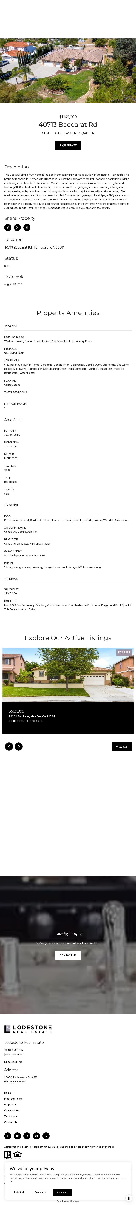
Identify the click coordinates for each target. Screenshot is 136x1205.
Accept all (62, 1192)
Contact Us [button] (68, 955)
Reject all (19, 1192)
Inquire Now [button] (68, 145)
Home (7, 1092)
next (19, 746)
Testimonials (11, 1116)
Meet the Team (13, 1098)
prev (9, 746)
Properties (10, 1104)
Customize (40, 1192)
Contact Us (10, 1122)
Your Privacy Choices (68, 1201)
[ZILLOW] (36, 1135)
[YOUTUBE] (17, 1135)
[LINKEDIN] (26, 1135)
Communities (11, 1110)
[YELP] (46, 1135)
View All (122, 746)
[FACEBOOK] (7, 1135)
